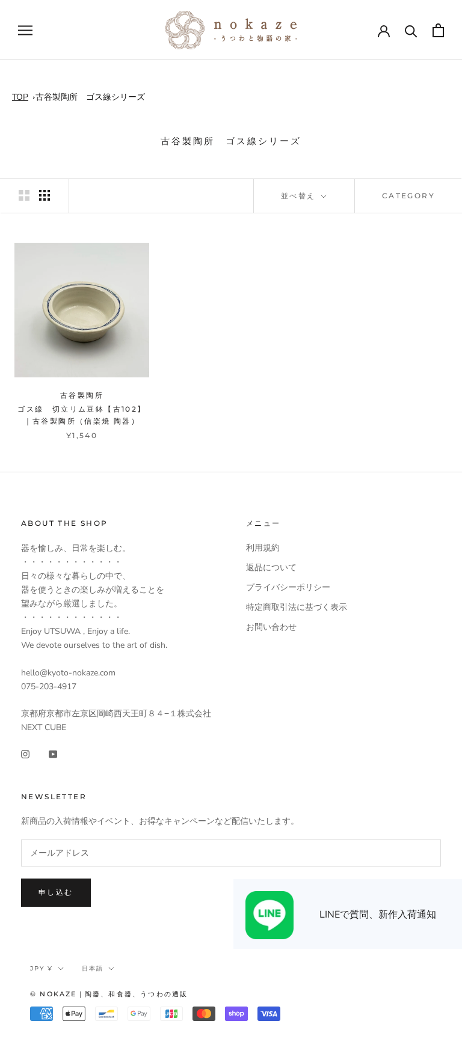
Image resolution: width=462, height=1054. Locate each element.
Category (408, 195)
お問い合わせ (271, 627)
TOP (20, 97)
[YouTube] (53, 754)
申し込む (55, 892)
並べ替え (300, 195)
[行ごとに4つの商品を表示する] (44, 195)
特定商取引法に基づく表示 (296, 607)
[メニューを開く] (25, 30)
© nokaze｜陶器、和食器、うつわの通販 (109, 994)
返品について (271, 567)
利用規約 (263, 547)
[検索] (411, 30)
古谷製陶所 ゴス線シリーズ (90, 97)
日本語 (92, 968)
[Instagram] (25, 754)
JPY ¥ (41, 968)
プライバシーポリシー (288, 587)
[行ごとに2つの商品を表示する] (24, 195)
